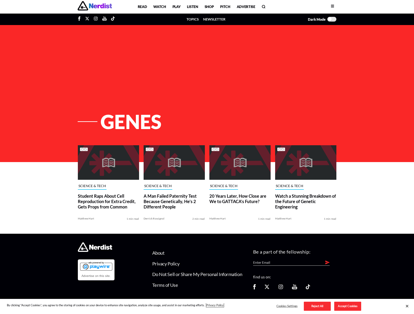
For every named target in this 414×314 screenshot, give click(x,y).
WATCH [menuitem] (159, 7)
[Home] (95, 250)
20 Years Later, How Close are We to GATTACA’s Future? (237, 198)
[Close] (407, 306)
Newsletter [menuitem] (214, 19)
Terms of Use (165, 285)
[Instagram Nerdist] (95, 19)
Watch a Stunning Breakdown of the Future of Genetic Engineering (305, 201)
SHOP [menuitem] (209, 7)
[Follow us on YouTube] (294, 288)
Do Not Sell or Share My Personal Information (197, 274)
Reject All (317, 306)
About (158, 253)
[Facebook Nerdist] (80, 19)
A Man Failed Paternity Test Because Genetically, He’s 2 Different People (170, 201)
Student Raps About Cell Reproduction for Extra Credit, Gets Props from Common (107, 201)
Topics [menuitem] (193, 19)
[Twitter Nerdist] (87, 19)
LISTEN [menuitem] (192, 7)
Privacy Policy (166, 264)
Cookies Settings (287, 306)
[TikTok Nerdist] (113, 19)
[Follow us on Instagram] (280, 288)
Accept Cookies (348, 306)
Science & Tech (92, 186)
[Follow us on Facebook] (254, 288)
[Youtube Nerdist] (104, 19)
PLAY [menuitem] (176, 7)
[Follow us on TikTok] (308, 288)
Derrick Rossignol (154, 218)
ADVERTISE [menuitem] (246, 7)
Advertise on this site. (96, 276)
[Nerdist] (95, 6)
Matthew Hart (86, 218)
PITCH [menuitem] (225, 7)
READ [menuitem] (142, 7)
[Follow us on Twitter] (267, 288)
